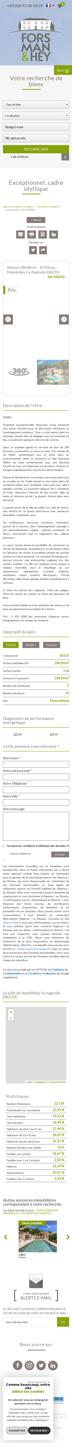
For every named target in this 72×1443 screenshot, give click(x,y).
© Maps (40, 1081)
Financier (51, 644)
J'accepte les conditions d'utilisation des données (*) (37, 845)
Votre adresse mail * (17, 771)
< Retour (36, 219)
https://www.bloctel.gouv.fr (34, 948)
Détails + (31, 644)
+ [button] (11, 1012)
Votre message (14, 809)
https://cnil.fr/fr (12, 922)
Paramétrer (17, 1430)
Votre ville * (11, 796)
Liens (55, 1417)
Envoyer (60, 854)
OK (63, 1322)
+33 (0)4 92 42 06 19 (25, 5)
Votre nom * (11, 758)
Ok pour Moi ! (39, 1430)
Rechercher (36, 149)
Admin (63, 1417)
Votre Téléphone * (15, 783)
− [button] (11, 1017)
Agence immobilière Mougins (18, 206)
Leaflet (29, 1081)
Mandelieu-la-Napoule (48, 206)
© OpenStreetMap (56, 1081)
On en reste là (36, 1382)
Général (11, 644)
